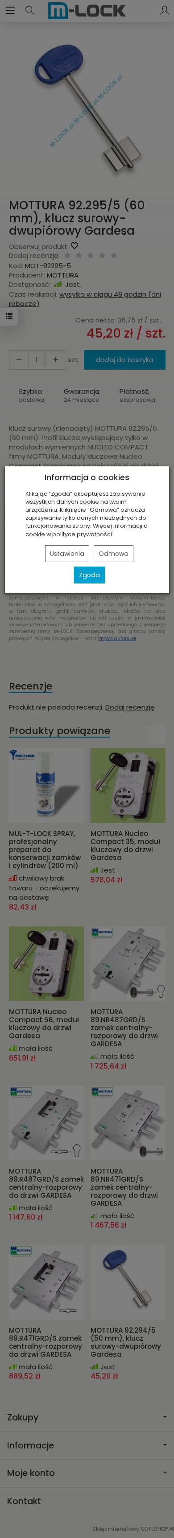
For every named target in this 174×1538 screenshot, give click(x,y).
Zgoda (89, 575)
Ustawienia (67, 553)
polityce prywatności (82, 534)
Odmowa (113, 553)
